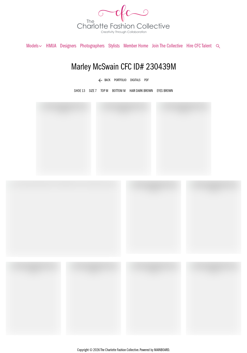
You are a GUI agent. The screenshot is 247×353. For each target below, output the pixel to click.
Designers (68, 46)
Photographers (92, 46)
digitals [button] (135, 80)
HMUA (51, 46)
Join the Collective (167, 46)
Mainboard (161, 350)
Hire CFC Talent (199, 46)
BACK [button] (104, 80)
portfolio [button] (120, 80)
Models (34, 46)
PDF (146, 80)
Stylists (114, 46)
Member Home (136, 46)
